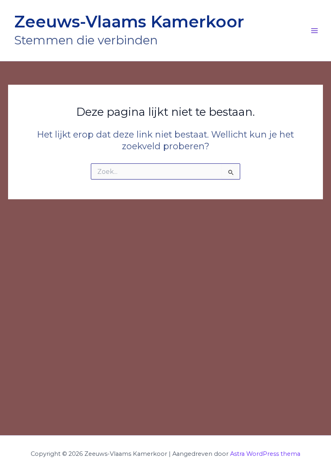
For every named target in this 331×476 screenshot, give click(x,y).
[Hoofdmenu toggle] (314, 30)
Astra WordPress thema (265, 453)
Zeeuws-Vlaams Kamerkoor (129, 21)
